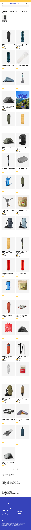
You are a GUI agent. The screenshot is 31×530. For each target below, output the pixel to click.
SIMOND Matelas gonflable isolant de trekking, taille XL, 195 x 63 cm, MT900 (7, 252)
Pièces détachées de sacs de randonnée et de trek (8, 482)
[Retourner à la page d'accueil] (14, 3)
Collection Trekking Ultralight (6, 495)
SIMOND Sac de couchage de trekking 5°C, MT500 (8, 45)
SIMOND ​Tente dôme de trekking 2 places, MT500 (8, 148)
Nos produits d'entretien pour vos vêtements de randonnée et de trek (11, 483)
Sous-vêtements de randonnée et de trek (7, 475)
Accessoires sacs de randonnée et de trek (7, 480)
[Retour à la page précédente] (13, 469)
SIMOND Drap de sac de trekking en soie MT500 (22, 66)
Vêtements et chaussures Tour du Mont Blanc (5, 21)
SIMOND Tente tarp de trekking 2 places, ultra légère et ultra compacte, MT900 (8, 86)
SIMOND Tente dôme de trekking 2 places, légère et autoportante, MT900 (8, 107)
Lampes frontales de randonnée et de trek (7, 494)
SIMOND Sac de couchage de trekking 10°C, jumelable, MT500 (8, 357)
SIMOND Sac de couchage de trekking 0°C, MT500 (8, 127)
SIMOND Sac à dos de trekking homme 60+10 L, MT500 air (8, 399)
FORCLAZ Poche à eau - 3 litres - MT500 (8, 293)
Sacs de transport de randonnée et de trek (7, 485)
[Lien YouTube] (5, 514)
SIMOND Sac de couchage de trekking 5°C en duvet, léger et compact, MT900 (22, 399)
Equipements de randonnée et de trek (7, 492)
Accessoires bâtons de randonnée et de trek (8, 484)
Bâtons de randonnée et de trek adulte (7, 491)
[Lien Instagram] (7, 514)
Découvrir (22, 106)
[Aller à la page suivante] (18, 469)
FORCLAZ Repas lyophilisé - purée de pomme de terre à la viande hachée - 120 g (22, 294)
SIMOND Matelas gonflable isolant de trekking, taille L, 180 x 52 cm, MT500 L (8, 274)
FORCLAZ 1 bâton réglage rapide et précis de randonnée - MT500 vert (22, 252)
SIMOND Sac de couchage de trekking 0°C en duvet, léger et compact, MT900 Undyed (8, 378)
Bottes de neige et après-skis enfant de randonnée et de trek (10, 481)
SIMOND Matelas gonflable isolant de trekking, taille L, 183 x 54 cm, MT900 (21, 127)
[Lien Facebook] (2, 514)
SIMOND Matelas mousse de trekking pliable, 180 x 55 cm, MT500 (7, 440)
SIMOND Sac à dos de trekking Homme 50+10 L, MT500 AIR (8, 231)
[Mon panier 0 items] (28, 3)
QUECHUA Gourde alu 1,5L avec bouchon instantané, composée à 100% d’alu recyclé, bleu (22, 441)
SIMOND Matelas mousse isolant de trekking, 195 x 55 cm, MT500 (21, 316)
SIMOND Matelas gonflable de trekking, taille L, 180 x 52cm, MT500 (22, 45)
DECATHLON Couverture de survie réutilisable (7, 336)
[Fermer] (28, 1)
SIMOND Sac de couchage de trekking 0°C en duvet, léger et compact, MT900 (22, 190)
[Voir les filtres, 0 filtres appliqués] (3, 26)
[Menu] (2, 3)
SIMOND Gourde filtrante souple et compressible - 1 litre (21, 86)
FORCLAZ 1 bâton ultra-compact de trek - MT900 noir (22, 357)
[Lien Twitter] (3, 514)
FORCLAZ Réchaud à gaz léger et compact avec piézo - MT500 (8, 211)
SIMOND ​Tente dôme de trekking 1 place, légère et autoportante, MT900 (22, 336)
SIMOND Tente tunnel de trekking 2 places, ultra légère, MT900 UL (22, 420)
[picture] (8, 37)
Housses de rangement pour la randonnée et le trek (8, 490)
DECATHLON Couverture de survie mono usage (22, 378)
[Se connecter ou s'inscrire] (27, 3)
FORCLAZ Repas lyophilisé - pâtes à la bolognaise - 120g (22, 211)
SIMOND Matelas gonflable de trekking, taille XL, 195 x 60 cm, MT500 (8, 66)
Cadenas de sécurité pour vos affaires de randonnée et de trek (10, 493)
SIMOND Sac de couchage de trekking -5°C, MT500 (8, 316)
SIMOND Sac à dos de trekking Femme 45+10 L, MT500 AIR (22, 231)
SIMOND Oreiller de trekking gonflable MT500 (22, 169)
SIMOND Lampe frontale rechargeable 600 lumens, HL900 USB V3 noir (8, 420)
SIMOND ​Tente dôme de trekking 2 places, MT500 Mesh (8, 463)
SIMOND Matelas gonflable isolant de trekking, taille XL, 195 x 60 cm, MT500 (22, 274)
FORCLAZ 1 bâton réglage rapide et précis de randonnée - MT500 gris (8, 169)
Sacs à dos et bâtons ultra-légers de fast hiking (8, 474)
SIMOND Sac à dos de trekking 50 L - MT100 (21, 148)
